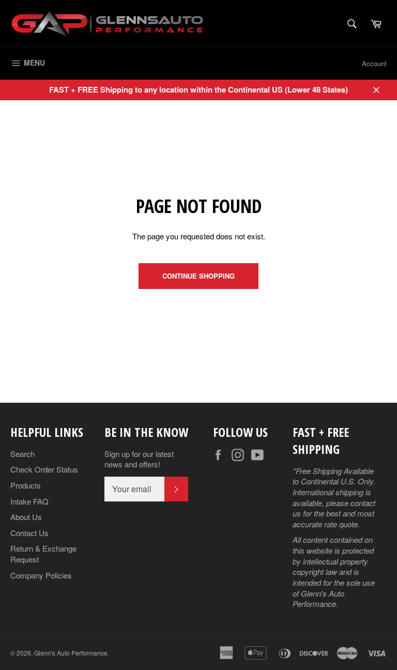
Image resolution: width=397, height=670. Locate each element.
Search (22, 453)
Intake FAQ (29, 501)
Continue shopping (198, 276)
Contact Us (29, 532)
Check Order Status (44, 469)
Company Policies (41, 575)
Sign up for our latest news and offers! (139, 459)
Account (374, 63)
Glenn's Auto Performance (71, 652)
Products (25, 485)
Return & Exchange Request (43, 554)
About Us (26, 516)
